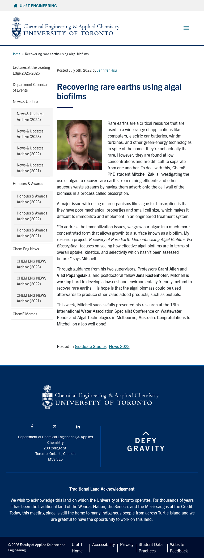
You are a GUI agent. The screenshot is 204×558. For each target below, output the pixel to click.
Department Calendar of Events (30, 87)
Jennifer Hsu (107, 70)
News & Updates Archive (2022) (30, 150)
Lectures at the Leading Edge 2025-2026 (31, 70)
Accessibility (103, 544)
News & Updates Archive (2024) (30, 116)
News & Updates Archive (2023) (30, 133)
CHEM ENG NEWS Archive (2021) (31, 298)
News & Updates (26, 101)
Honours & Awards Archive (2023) (32, 199)
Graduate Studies (91, 346)
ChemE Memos (25, 313)
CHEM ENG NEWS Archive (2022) (31, 281)
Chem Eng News (26, 248)
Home (15, 53)
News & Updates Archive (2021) (30, 167)
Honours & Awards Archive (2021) (32, 233)
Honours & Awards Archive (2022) (32, 216)
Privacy (126, 544)
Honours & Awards (28, 183)
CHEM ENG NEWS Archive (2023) (31, 264)
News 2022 (119, 346)
